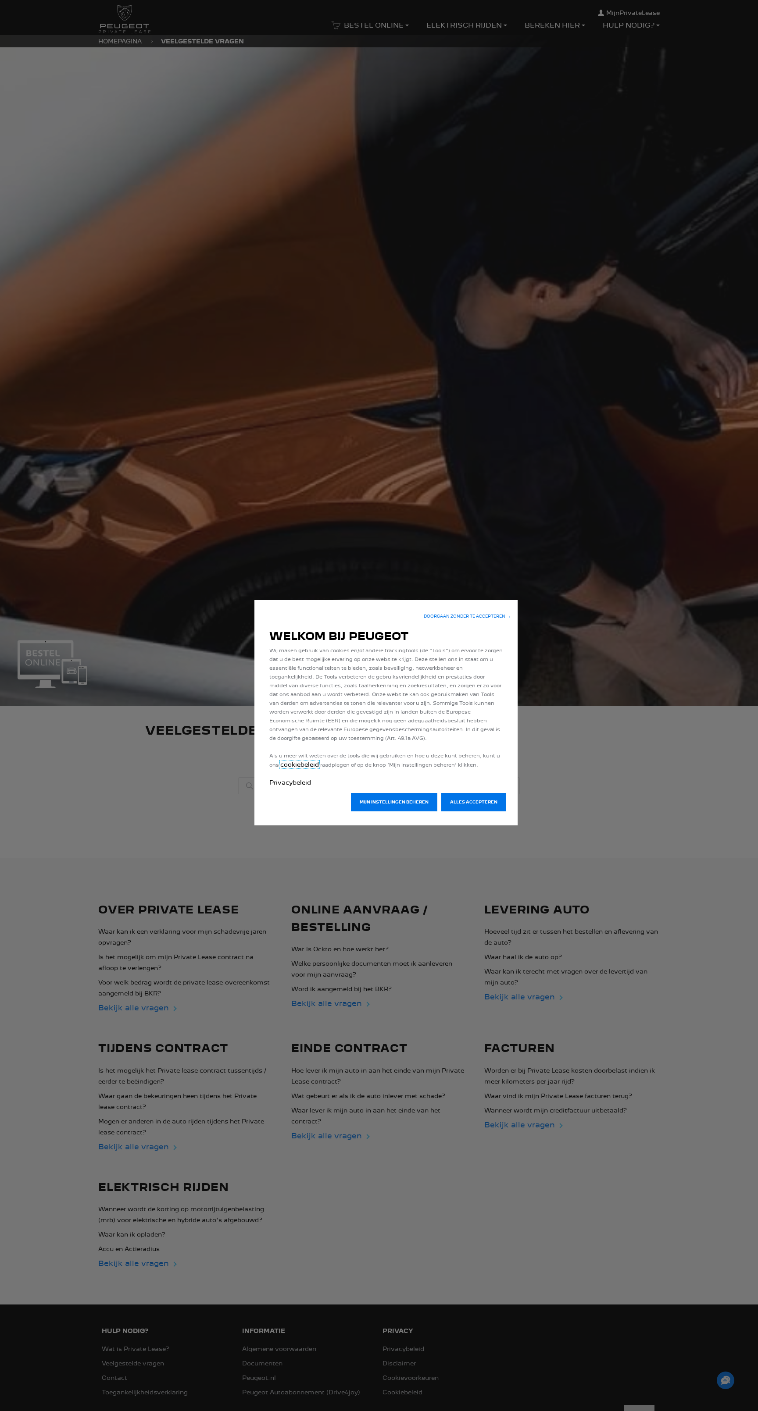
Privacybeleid (290, 782)
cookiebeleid (299, 764)
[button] (467, 616)
